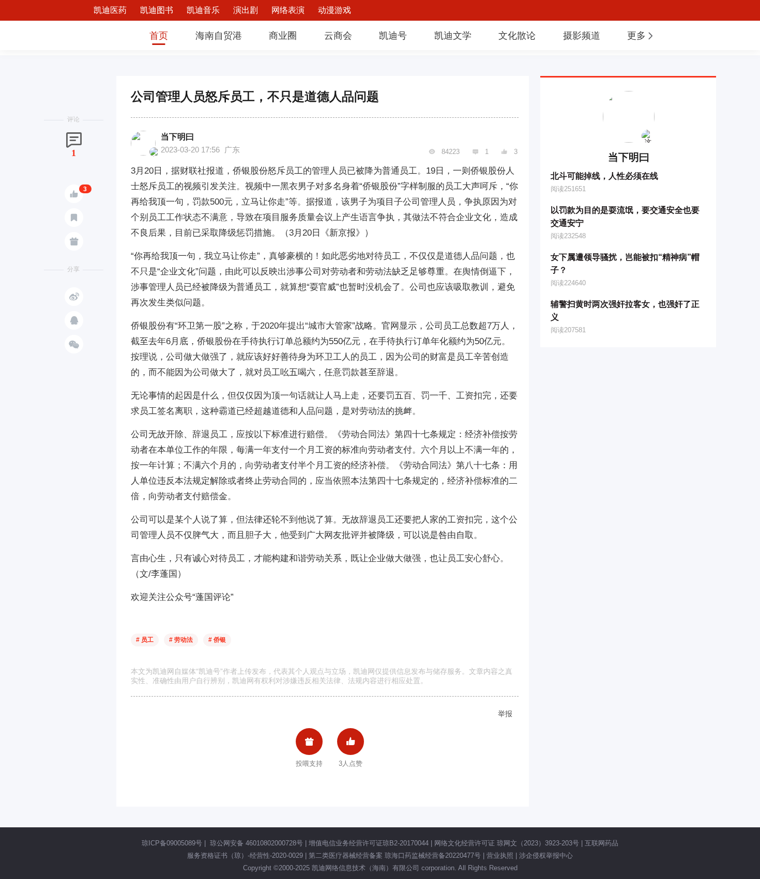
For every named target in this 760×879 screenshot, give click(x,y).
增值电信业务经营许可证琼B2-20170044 (369, 843)
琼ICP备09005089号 (172, 843)
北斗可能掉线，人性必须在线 (604, 176)
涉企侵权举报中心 (546, 855)
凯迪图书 (156, 10)
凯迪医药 (110, 10)
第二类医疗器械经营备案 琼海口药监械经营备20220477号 (395, 855)
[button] (641, 35)
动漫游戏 (334, 10)
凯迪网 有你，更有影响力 (102, 35)
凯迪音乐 (203, 10)
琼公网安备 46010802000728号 (255, 843)
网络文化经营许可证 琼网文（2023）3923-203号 (506, 843)
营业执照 (500, 855)
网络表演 (288, 10)
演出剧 (245, 10)
